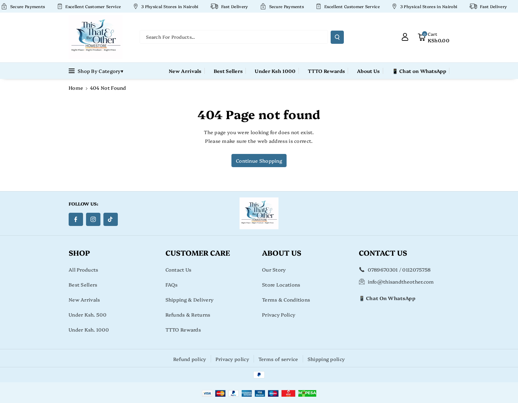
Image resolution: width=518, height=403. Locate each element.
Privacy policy (232, 359)
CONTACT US (383, 252)
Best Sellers (83, 284)
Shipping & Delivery (189, 299)
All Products (83, 269)
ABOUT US (281, 252)
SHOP (79, 252)
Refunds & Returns (187, 314)
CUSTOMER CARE (197, 252)
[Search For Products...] (337, 37)
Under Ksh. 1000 (89, 329)
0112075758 (416, 269)
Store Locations (281, 284)
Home (76, 87)
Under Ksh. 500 (87, 314)
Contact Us (178, 269)
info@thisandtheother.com (401, 281)
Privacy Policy (278, 314)
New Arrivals (84, 299)
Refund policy (189, 359)
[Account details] (405, 37)
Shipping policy (326, 359)
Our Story (274, 269)
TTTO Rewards (183, 329)
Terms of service (278, 359)
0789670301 (383, 269)
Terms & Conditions (286, 299)
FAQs (171, 284)
